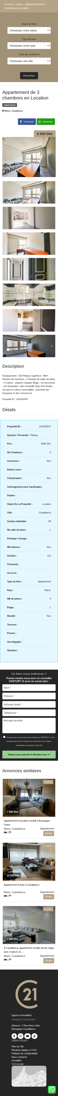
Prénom (9, 696)
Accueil (9, 4)
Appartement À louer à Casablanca (21, 884)
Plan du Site (18, 1046)
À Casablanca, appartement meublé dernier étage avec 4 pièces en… (29, 949)
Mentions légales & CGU (24, 1050)
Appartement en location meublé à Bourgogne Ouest (27, 822)
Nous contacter (19, 1057)
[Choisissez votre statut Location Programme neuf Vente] (29, 30)
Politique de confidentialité (24, 1053)
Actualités (16, 1060)
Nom (7, 687)
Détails (49, 833)
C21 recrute (18, 1064)
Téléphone (10, 712)
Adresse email (13, 704)
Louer (19, 4)
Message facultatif (13, 720)
